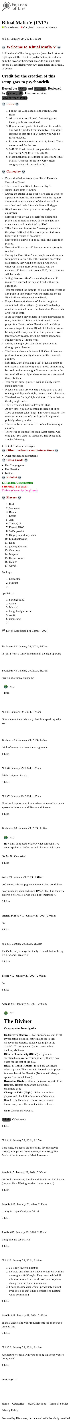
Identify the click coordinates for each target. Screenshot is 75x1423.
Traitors (9, 473)
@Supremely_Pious (15, 98)
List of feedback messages (20, 446)
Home (5, 1403)
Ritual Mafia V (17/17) (25, 22)
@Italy (6, 1119)
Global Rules (29, 110)
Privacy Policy (10, 1410)
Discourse (21, 1418)
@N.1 (22, 88)
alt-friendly (51, 27)
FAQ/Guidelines (37, 1403)
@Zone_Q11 (14, 93)
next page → (9, 1379)
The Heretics (12, 469)
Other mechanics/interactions (21, 455)
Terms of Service (58, 1403)
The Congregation (15, 465)
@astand (39, 88)
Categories (18, 1403)
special (40, 27)
